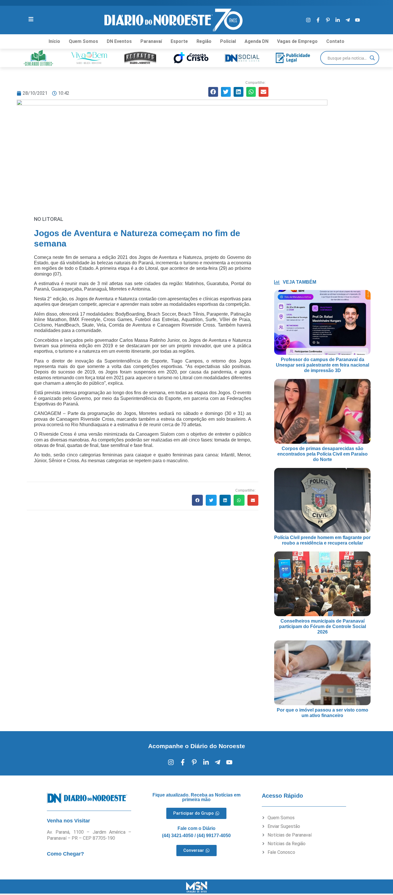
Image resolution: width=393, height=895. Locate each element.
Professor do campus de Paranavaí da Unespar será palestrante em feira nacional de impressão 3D (322, 365)
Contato (335, 41)
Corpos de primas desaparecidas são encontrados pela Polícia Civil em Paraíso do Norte (322, 454)
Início (54, 41)
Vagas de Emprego (297, 41)
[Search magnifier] (372, 58)
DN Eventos (119, 41)
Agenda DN (256, 41)
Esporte (179, 41)
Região (204, 41)
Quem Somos (83, 41)
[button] (213, 92)
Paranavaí (151, 41)
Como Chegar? (65, 854)
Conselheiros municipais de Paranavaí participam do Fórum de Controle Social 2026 (322, 626)
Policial (228, 41)
